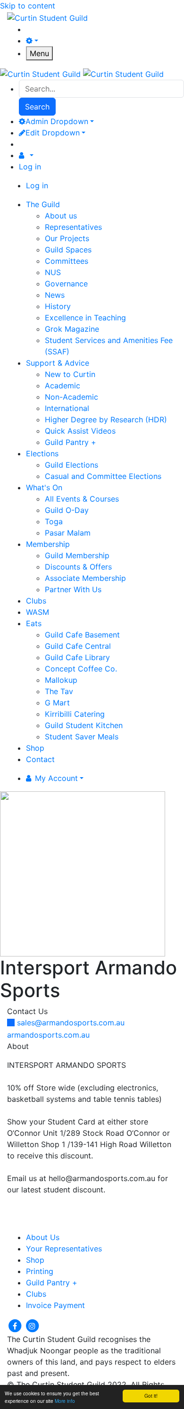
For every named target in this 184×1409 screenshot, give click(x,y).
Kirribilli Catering (75, 714)
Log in (30, 166)
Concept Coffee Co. (81, 668)
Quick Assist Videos (80, 431)
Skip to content (27, 5)
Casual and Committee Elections (103, 476)
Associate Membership (85, 578)
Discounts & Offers (78, 566)
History (58, 306)
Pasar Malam (68, 532)
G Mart (57, 702)
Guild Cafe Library (77, 657)
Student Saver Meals (81, 736)
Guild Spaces (68, 249)
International (67, 408)
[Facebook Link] (16, 1325)
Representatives (73, 227)
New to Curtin (70, 374)
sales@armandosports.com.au (71, 1022)
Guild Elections (71, 465)
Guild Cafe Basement (82, 634)
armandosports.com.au (48, 1035)
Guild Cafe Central (78, 646)
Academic (62, 385)
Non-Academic (71, 397)
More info (65, 1400)
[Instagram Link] (32, 1325)
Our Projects (67, 238)
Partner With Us (73, 589)
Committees (66, 261)
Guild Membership (77, 555)
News (55, 295)
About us (61, 215)
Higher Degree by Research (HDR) (106, 419)
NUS (53, 272)
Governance (66, 283)
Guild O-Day (67, 510)
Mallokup (61, 680)
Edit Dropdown (52, 132)
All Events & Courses (82, 498)
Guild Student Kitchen (84, 725)
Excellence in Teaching (85, 317)
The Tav (59, 691)
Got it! (151, 1395)
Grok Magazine (72, 329)
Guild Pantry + (70, 442)
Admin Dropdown (56, 121)
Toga (54, 521)
